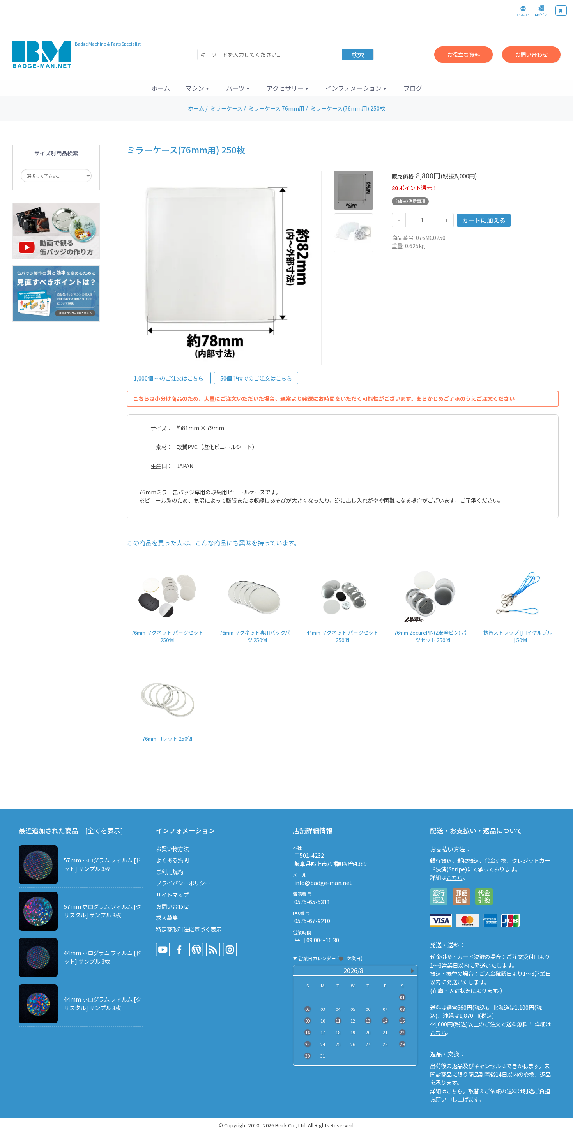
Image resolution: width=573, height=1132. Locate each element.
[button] (198, 88)
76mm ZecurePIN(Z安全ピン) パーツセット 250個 (430, 636)
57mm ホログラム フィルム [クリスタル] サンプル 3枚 (102, 910)
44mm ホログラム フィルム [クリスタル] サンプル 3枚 (102, 1003)
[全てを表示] (104, 830)
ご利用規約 (169, 872)
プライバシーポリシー (183, 883)
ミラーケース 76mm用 (276, 108)
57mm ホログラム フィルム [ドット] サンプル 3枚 (102, 864)
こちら (454, 877)
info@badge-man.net (323, 882)
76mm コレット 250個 (167, 738)
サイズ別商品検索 (56, 153)
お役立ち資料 (463, 54)
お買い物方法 (172, 849)
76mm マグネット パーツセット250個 (167, 636)
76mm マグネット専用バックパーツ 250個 (254, 636)
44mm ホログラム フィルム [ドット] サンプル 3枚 (102, 957)
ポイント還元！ (418, 188)
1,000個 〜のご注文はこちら (168, 378)
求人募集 (167, 917)
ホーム (160, 88)
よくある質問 (172, 860)
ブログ (412, 88)
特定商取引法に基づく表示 (188, 929)
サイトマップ (172, 894)
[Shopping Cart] (561, 10)
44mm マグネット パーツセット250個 (342, 636)
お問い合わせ (531, 54)
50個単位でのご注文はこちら (256, 378)
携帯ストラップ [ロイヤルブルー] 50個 (517, 636)
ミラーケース (226, 108)
